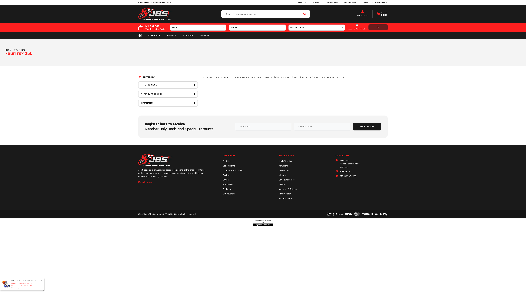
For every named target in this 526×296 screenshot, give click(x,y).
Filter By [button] (149, 77)
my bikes (204, 35)
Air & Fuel (227, 161)
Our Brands (227, 189)
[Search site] (305, 14)
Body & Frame (229, 165)
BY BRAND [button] (188, 35)
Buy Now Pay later (287, 179)
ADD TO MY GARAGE (356, 28)
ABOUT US (302, 2)
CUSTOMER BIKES (331, 2)
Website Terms (286, 198)
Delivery (282, 184)
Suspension (228, 184)
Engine (226, 179)
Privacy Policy (285, 193)
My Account (362, 15)
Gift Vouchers (229, 193)
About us (283, 175)
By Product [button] (154, 35)
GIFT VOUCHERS (350, 2)
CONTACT (365, 2)
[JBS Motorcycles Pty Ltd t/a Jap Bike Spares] (156, 14)
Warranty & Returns (288, 189)
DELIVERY (315, 2)
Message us (345, 171)
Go (378, 27)
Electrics (226, 175)
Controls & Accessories (233, 170)
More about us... (145, 182)
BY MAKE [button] (171, 35)
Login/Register (381, 2)
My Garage (283, 165)
